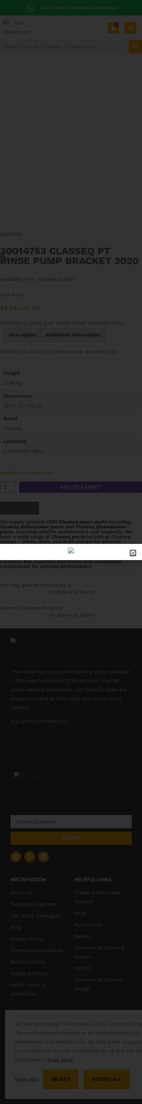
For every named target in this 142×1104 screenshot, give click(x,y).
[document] (71, 552)
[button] (132, 553)
